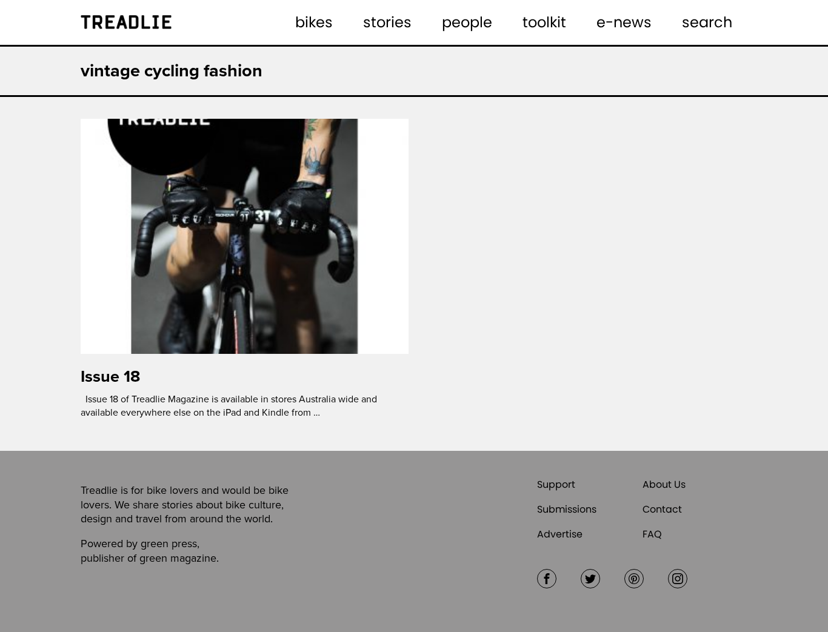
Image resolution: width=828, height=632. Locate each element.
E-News (624, 22)
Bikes (314, 22)
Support (556, 484)
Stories (387, 22)
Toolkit (544, 22)
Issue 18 (110, 377)
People (467, 22)
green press (169, 543)
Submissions (566, 509)
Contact (662, 509)
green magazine (177, 558)
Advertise (560, 534)
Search (707, 22)
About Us (664, 484)
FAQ (652, 534)
